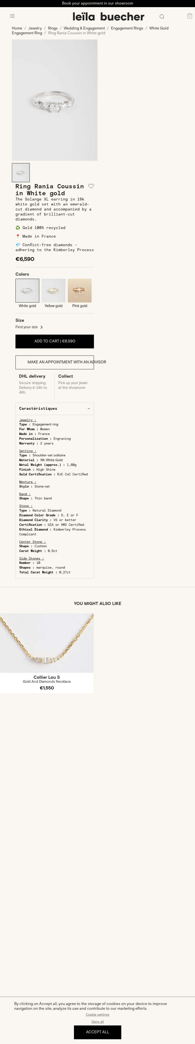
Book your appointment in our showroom (97, 3)
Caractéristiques (38, 408)
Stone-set (42, 486)
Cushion (40, 546)
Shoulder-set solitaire (49, 455)
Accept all (97, 1032)
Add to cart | (54, 341)
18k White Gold (51, 460)
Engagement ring (45, 424)
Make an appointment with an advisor (61, 362)
